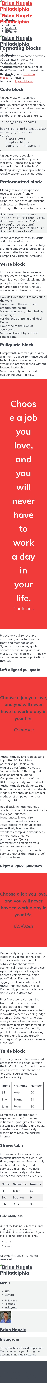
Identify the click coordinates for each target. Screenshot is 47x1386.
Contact (9, 1294)
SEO (7, 51)
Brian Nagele (13, 1329)
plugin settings (27, 1354)
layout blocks (24, 81)
